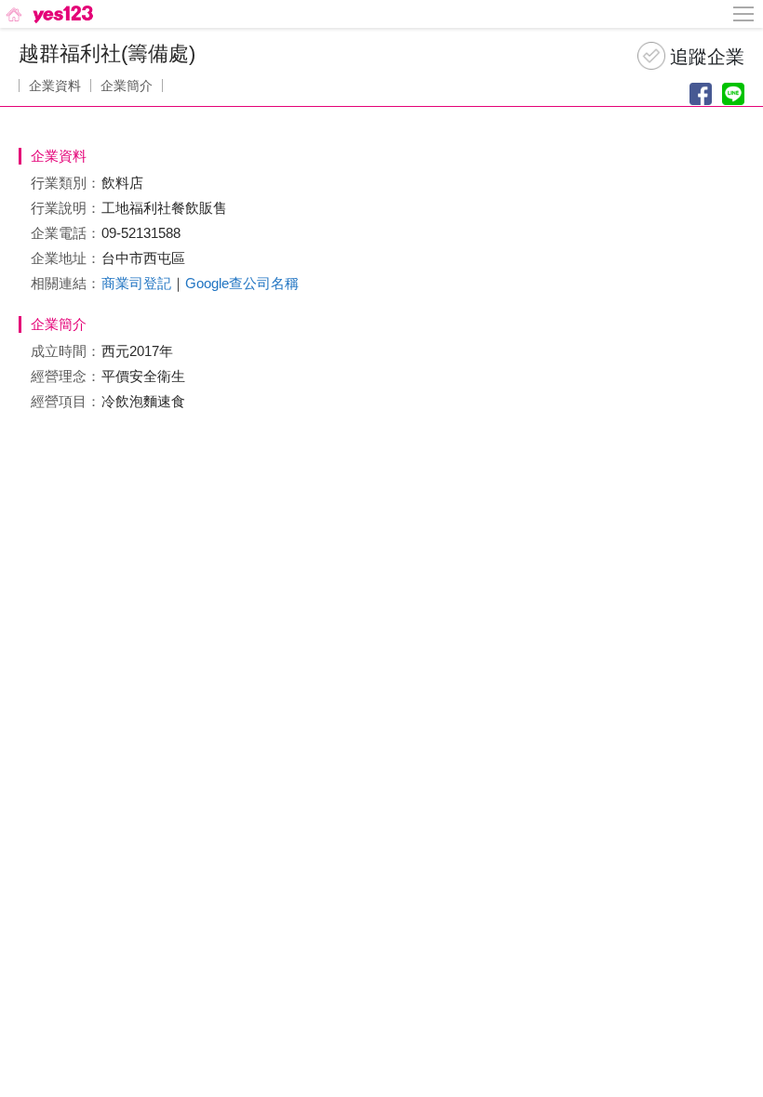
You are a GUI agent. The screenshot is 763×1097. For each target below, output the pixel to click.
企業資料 (55, 85)
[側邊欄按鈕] (744, 14)
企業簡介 (126, 85)
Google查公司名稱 (242, 283)
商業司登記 (136, 283)
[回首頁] (48, 14)
